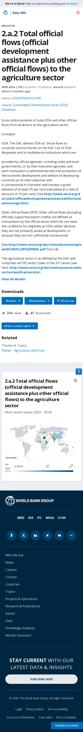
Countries (12, 584)
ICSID (62, 518)
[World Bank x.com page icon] (23, 535)
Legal (18, 709)
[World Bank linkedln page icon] (35, 535)
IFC (39, 518)
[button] (20, 325)
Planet (6, 350)
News (9, 562)
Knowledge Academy (20, 628)
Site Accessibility (58, 709)
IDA (30, 518)
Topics (10, 591)
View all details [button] (13, 279)
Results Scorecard (18, 635)
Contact (11, 577)
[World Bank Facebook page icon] (12, 535)
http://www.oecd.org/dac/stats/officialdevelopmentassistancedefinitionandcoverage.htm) (41, 198)
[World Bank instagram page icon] (47, 535)
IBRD (20, 518)
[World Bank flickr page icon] (71, 535)
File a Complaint (66, 717)
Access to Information (21, 717)
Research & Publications (22, 606)
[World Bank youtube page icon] (59, 535)
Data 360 (19, 13)
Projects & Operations (21, 599)
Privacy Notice (35, 709)
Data (8, 621)
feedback (72, 3)
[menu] (78, 12)
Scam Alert (45, 717)
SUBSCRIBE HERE (41, 679)
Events (10, 613)
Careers (11, 570)
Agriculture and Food (29, 350)
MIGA (50, 518)
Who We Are (14, 555)
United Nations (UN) (26, 98)
